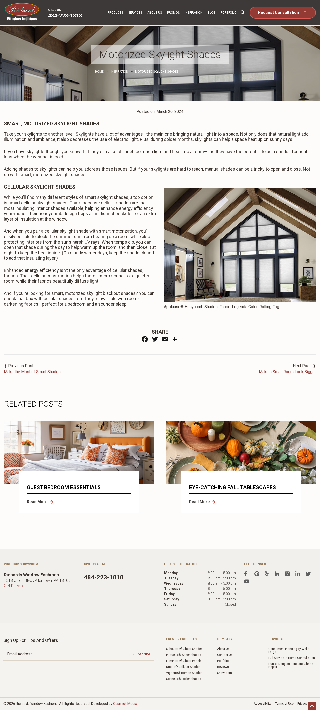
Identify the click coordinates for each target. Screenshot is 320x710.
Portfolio (229, 12)
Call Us (54, 10)
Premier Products (181, 639)
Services (135, 12)
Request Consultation (278, 12)
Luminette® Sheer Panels (184, 660)
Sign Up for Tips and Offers (31, 640)
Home (99, 71)
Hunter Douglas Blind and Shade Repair (290, 665)
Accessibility (263, 703)
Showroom (224, 672)
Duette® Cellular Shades (183, 666)
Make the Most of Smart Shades (32, 371)
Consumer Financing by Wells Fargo (289, 650)
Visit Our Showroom (21, 564)
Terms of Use (284, 703)
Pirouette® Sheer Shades (183, 654)
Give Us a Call (96, 564)
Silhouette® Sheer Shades (184, 648)
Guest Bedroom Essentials (64, 487)
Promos (173, 12)
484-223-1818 (65, 16)
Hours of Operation (181, 564)
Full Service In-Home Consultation (291, 657)
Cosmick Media (125, 704)
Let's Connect (256, 564)
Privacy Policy (307, 703)
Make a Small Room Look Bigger (287, 371)
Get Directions (16, 585)
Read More (37, 501)
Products (115, 12)
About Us (155, 12)
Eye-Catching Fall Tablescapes (232, 487)
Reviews (223, 666)
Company (225, 639)
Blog (212, 12)
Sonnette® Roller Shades (183, 678)
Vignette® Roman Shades (184, 672)
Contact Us (225, 654)
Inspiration (193, 12)
